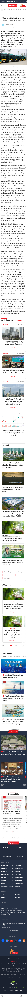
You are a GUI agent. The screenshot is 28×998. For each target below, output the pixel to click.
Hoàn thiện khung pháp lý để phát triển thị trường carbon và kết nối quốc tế (12, 563)
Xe (20, 1)
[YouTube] (11, 940)
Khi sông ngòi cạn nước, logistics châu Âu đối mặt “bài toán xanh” (13, 490)
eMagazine (24, 656)
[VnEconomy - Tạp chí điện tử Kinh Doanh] (13, 843)
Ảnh (2, 894)
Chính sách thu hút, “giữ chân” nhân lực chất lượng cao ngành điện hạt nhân (12, 465)
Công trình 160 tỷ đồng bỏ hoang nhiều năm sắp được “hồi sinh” (13, 754)
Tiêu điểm (7, 9)
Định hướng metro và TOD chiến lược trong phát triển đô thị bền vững (11, 814)
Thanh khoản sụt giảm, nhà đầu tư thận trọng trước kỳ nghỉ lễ (13, 433)
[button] (11, 645)
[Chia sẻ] (25, 996)
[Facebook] (2, 940)
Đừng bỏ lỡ (6, 585)
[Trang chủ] (2, 10)
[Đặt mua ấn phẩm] (23, 5)
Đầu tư (13, 9)
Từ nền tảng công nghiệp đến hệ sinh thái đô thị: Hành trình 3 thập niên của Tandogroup (13, 722)
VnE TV (25, 1)
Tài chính (19, 9)
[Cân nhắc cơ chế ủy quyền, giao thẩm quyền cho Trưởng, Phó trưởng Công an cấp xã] (12, 768)
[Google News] (21, 996)
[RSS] (23, 940)
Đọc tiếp (5, 445)
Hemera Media (20, 988)
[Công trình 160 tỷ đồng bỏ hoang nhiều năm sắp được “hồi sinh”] (13, 742)
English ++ (20, 856)
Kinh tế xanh (13, 602)
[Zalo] (19, 940)
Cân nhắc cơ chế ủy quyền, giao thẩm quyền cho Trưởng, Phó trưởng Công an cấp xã (11, 779)
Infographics (16, 656)
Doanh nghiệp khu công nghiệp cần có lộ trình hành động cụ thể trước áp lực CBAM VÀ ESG (13, 514)
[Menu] (2, 996)
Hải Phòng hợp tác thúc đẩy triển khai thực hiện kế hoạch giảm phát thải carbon (12, 538)
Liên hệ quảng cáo (13, 930)
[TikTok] (15, 940)
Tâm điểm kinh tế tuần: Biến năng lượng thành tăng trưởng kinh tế (13, 698)
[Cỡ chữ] (18, 996)
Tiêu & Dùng (14, 1)
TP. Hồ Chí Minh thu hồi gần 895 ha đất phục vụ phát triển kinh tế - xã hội (13, 401)
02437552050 (6, 927)
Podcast (10, 656)
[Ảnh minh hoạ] (13, 50)
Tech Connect (7, 856)
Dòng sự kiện (13, 794)
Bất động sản (5, 324)
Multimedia (7, 654)
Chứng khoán (5, 1)
